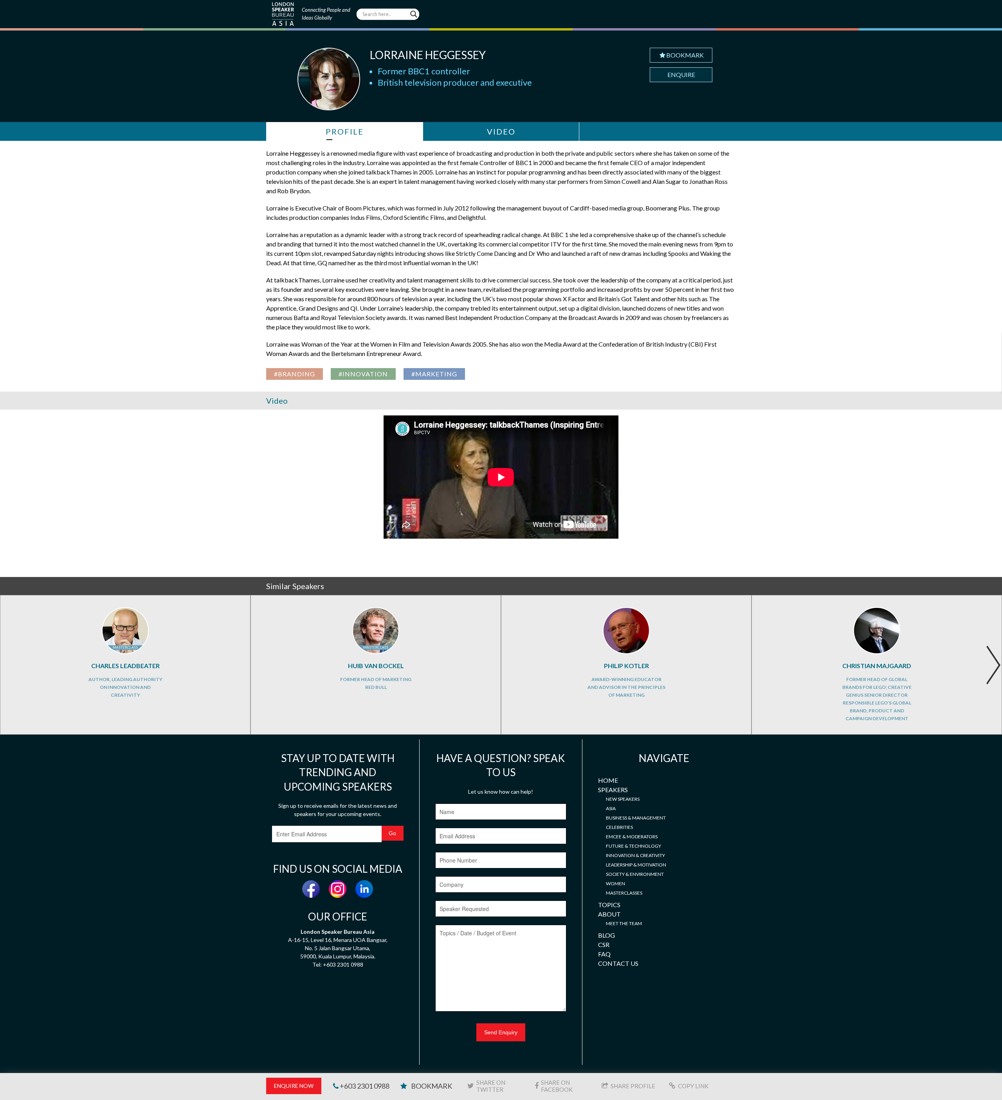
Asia (611, 808)
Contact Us (618, 963)
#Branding (294, 373)
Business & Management (636, 818)
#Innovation (363, 373)
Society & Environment (635, 874)
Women (615, 883)
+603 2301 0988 (364, 1086)
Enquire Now (294, 1085)
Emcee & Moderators (632, 836)
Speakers (613, 789)
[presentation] (993, 665)
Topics (609, 904)
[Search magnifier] (413, 14)
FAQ (604, 954)
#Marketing (434, 373)
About (609, 914)
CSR (603, 944)
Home (608, 780)
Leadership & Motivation (636, 865)
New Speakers (623, 799)
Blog (606, 935)
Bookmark (685, 55)
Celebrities (619, 827)
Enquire (681, 74)
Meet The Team (624, 923)
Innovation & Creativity (635, 855)
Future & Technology (633, 846)
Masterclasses (624, 893)
